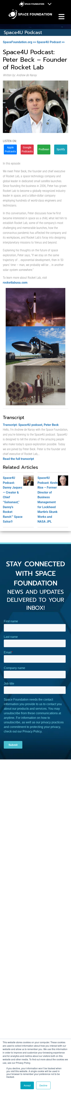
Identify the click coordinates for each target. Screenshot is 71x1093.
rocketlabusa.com (15, 282)
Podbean (44, 149)
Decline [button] (43, 1085)
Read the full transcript (18, 459)
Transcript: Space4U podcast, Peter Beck (31, 425)
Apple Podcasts (10, 149)
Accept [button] (27, 1085)
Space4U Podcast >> (51, 42)
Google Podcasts (27, 149)
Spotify (61, 149)
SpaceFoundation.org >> (19, 42)
